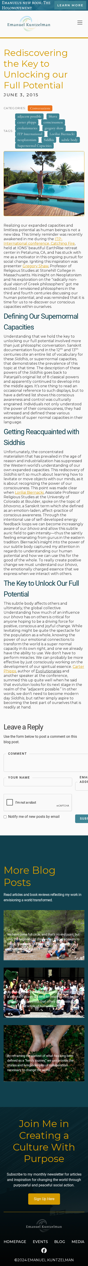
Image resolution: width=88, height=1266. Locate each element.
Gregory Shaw (35, 266)
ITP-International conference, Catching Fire (39, 241)
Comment (17, 754)
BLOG (59, 1242)
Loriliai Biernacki (29, 492)
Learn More (70, 5)
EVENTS (40, 1242)
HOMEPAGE (15, 1242)
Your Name (19, 777)
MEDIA (78, 1242)
